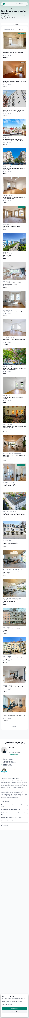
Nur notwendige (14, 1011)
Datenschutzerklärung (7, 1004)
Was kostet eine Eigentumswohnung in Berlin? (11, 809)
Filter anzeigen (15, 24)
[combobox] (22, 29)
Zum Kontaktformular (13, 754)
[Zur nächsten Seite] (25, 727)
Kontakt (21, 3)
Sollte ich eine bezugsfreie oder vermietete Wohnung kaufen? (13, 805)
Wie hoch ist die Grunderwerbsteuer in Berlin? (11, 817)
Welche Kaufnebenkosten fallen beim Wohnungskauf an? (13, 813)
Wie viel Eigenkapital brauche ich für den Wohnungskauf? (10, 825)
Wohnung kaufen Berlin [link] (13, 8)
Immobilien (3, 8)
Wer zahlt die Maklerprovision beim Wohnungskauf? (12, 820)
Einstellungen (14, 1015)
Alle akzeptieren (14, 1008)
